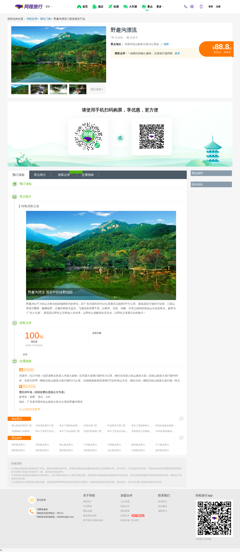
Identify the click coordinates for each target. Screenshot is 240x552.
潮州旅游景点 (18, 444)
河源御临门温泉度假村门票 (24, 431)
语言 (48, 6)
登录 (210, 6)
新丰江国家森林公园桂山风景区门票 (149, 425)
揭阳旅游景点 (18, 450)
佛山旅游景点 (66, 444)
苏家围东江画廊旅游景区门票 (146, 431)
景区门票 (45, 18)
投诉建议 (162, 506)
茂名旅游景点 (42, 450)
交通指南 (88, 174)
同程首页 (32, 18)
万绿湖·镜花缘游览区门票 (168, 431)
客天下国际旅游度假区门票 (72, 425)
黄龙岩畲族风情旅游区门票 (168, 425)
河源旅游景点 (114, 444)
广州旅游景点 (90, 444)
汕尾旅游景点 (138, 450)
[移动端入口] (201, 6)
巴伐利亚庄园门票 (116, 425)
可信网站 (87, 506)
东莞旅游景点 (42, 444)
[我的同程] (192, 6)
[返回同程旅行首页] (29, 6)
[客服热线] (186, 6)
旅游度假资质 (90, 515)
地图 (166, 44)
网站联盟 (125, 511)
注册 (218, 6)
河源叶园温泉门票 (92, 431)
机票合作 (132, 515)
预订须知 (18, 174)
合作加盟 (125, 501)
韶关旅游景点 (162, 450)
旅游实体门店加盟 (130, 520)
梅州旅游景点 (66, 450)
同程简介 (87, 501)
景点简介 (40, 174)
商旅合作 (125, 506)
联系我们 (162, 501)
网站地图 (87, 511)
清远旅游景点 (90, 450)
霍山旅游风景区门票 (21, 425)
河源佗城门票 (90, 425)
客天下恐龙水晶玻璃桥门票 (120, 431)
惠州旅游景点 (138, 444)
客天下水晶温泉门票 (69, 431)
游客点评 (64, 174)
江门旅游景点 (162, 444)
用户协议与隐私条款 (93, 520)
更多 (177, 53)
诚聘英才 (162, 511)
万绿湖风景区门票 (44, 425)
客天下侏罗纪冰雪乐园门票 (48, 431)
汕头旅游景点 (114, 450)
